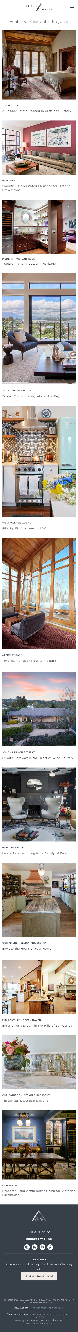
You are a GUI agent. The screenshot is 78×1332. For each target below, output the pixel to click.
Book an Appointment (39, 1275)
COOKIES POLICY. (56, 1308)
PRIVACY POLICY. (40, 1308)
